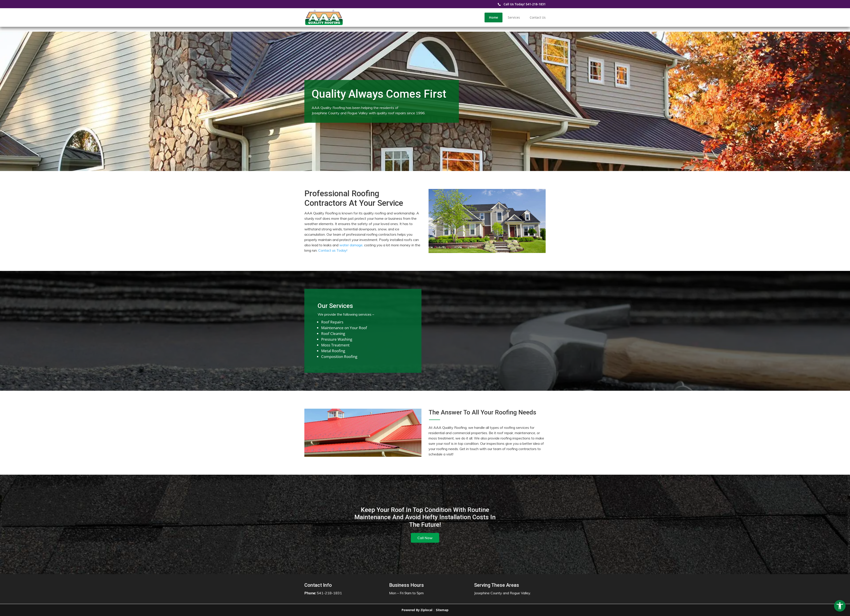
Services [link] (514, 17)
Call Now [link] (425, 538)
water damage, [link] (351, 245)
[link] (840, 606)
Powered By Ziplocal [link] (417, 610)
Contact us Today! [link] (332, 250)
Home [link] (493, 17)
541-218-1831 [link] (536, 4)
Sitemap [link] (442, 610)
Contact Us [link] (538, 17)
